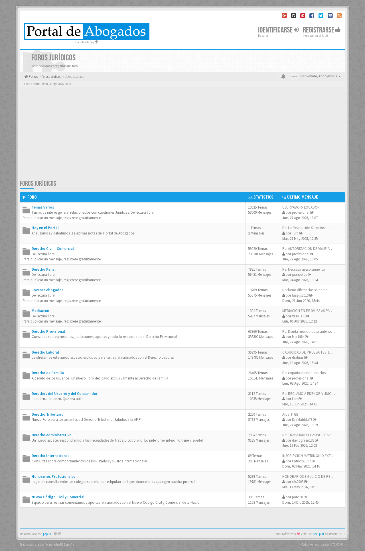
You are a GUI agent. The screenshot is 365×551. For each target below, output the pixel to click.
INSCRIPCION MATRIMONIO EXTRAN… (311, 455)
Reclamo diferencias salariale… (306, 289)
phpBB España (64, 544)
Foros (33, 76)
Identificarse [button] (276, 30)
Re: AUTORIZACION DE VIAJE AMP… (310, 248)
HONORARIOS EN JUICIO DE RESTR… (311, 476)
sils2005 (297, 481)
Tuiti (295, 233)
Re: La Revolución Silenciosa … (306, 227)
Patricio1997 (301, 461)
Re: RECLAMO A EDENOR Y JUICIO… (310, 393)
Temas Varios (43, 207)
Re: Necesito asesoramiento (303, 269)
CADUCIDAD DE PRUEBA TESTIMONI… (311, 352)
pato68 (297, 497)
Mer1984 (298, 336)
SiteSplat (318, 534)
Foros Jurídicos (38, 183)
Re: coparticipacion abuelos (304, 372)
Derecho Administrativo (52, 434)
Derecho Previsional (48, 331)
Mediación (40, 310)
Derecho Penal (44, 269)
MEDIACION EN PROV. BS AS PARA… (310, 310)
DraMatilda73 (302, 419)
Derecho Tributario (48, 414)
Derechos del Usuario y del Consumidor (65, 393)
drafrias (297, 357)
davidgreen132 (303, 440)
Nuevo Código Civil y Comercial (58, 497)
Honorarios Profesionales (53, 476)
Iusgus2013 (300, 295)
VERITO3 (298, 316)
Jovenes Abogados (47, 289)
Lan (295, 398)
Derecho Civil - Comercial (53, 248)
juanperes (299, 274)
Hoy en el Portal (45, 227)
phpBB (47, 534)
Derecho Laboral (45, 352)
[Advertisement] (182, 137)
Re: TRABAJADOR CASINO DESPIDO (309, 434)
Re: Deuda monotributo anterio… (308, 331)
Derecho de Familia (48, 372)
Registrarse (319, 30)
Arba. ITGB (290, 414)
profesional (300, 212)
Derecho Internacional (50, 455)
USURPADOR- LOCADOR (301, 207)
